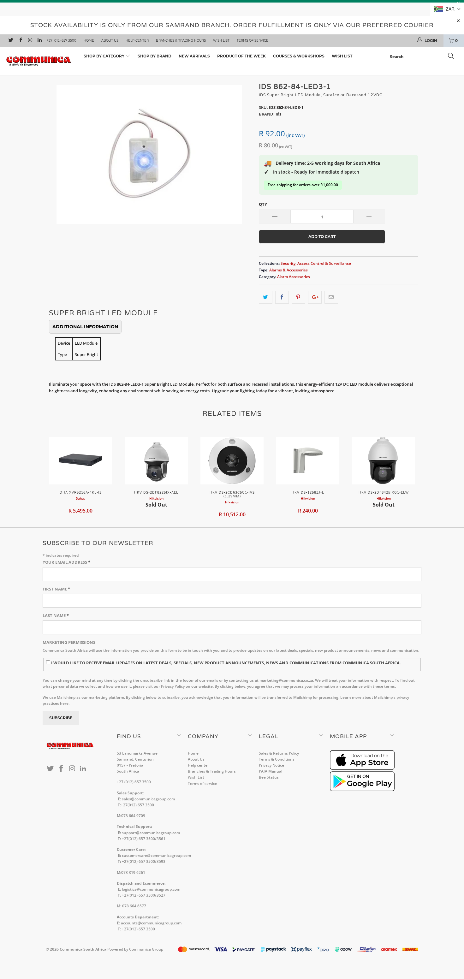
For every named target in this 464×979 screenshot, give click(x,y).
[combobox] (424, 57)
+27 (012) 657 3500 (61, 41)
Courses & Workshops (298, 56)
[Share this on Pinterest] (298, 297)
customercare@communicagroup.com (156, 855)
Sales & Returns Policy (279, 753)
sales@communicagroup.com (148, 799)
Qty (263, 204)
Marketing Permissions (69, 642)
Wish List (221, 41)
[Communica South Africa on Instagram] (30, 41)
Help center (137, 41)
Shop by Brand (154, 56)
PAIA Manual (270, 771)
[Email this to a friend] (331, 297)
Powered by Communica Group (135, 949)
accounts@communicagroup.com (151, 923)
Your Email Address (66, 562)
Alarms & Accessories (288, 269)
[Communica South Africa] (40, 61)
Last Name (56, 615)
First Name (56, 589)
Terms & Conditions (276, 759)
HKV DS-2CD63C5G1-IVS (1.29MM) (232, 460)
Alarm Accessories (293, 276)
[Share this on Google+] (315, 297)
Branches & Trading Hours (181, 41)
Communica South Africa (83, 949)
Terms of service (252, 41)
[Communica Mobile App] (362, 768)
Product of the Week (241, 56)
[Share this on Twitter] (265, 297)
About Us (109, 41)
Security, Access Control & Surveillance (316, 263)
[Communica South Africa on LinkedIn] (39, 41)
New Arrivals (194, 56)
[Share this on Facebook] (282, 297)
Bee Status (269, 777)
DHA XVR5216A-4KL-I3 (80, 460)
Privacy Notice (271, 765)
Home (89, 41)
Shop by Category (104, 56)
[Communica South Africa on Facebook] (20, 41)
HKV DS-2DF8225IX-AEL (156, 460)
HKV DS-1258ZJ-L (307, 460)
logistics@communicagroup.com (151, 889)
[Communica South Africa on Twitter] (10, 41)
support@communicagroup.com (151, 832)
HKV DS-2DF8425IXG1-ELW (383, 460)
